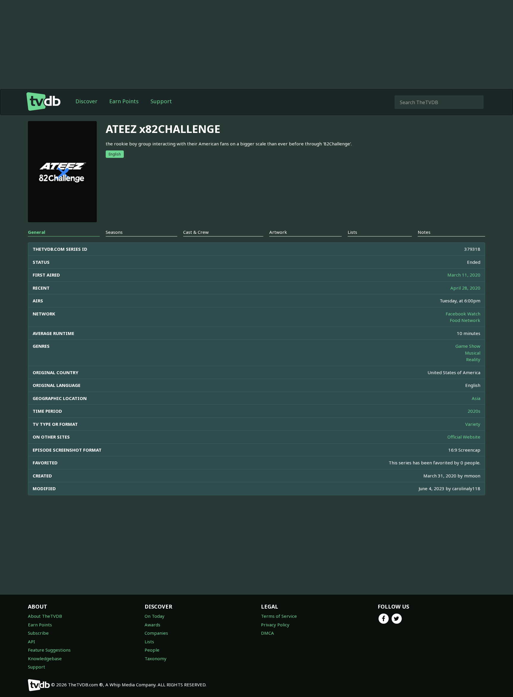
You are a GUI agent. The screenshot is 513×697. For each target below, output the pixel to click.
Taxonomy (156, 658)
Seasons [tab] (114, 232)
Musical (472, 353)
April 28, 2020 (465, 288)
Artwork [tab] (278, 232)
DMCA (267, 633)
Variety (472, 424)
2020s (474, 411)
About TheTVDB (45, 616)
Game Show (467, 346)
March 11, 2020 (463, 275)
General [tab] (36, 232)
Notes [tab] (424, 232)
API (31, 641)
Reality (473, 359)
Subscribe (38, 633)
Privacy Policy (275, 625)
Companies (156, 633)
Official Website (463, 437)
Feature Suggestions (49, 650)
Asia (476, 398)
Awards (152, 625)
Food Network (465, 320)
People (152, 650)
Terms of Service (279, 616)
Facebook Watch (463, 314)
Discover (86, 101)
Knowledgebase (45, 658)
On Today (154, 616)
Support (161, 101)
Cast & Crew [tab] (196, 232)
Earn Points (124, 101)
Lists (149, 641)
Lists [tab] (352, 232)
